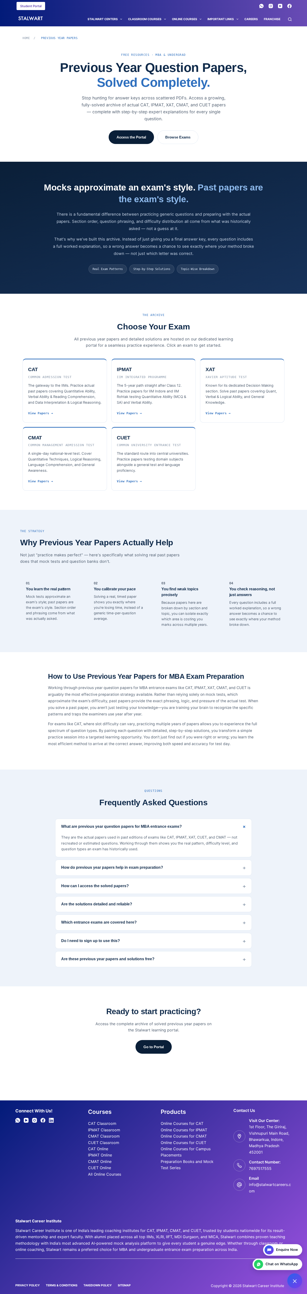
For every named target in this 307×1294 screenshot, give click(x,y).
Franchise (272, 19)
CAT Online (98, 1148)
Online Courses (184, 19)
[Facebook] (289, 6)
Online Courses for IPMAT (184, 1129)
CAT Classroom (102, 1123)
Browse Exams (177, 137)
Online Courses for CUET (183, 1142)
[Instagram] (271, 6)
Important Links (220, 19)
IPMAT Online (100, 1155)
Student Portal (30, 6)
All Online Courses (104, 1174)
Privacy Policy (27, 1285)
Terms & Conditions (61, 1285)
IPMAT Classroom (104, 1129)
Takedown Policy (97, 1285)
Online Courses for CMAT (184, 1136)
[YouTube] (280, 6)
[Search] (290, 19)
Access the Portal (131, 137)
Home (26, 38)
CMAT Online (100, 1161)
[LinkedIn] (51, 1120)
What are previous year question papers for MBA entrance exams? (121, 826)
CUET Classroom (103, 1142)
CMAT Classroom (104, 1136)
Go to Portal (153, 1047)
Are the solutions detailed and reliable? (96, 904)
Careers (251, 19)
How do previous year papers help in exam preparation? (112, 867)
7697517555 (260, 1168)
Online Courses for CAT (182, 1123)
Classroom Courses (144, 19)
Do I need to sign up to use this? (90, 941)
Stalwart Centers (103, 19)
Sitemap (124, 1285)
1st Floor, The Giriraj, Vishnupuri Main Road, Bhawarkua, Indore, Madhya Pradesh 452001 (269, 1139)
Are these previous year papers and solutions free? (107, 959)
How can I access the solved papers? (95, 886)
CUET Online (99, 1167)
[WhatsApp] (261, 6)
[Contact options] (294, 1280)
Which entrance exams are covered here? (99, 922)
